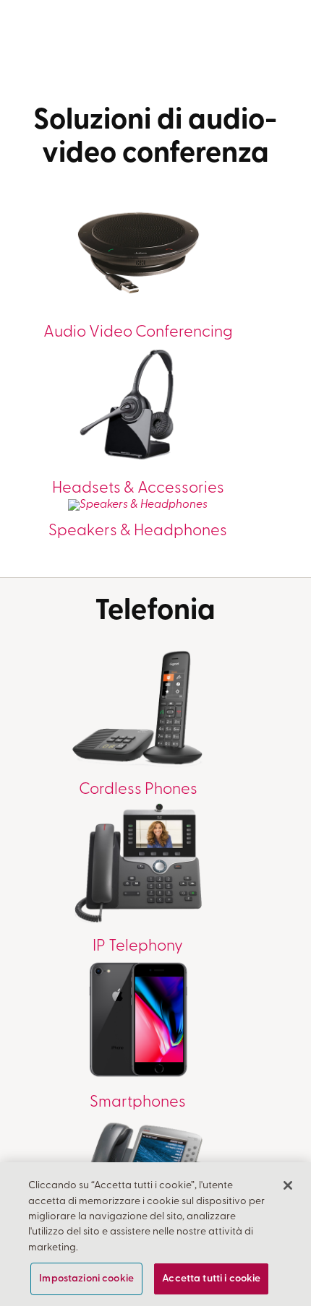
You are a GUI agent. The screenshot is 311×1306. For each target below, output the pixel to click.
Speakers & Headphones (137, 531)
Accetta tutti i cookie (211, 1278)
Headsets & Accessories (138, 488)
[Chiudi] (288, 1185)
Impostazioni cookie (86, 1278)
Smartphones (138, 1102)
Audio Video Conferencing (138, 332)
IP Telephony (138, 946)
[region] (155, 1234)
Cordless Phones (138, 790)
